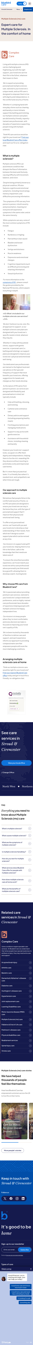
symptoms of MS (9, 282)
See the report (13, 708)
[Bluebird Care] (6, 5)
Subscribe (25, 1250)
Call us (20, 3)
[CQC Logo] (15, 695)
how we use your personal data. (14, 1255)
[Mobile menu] (30, 4)
